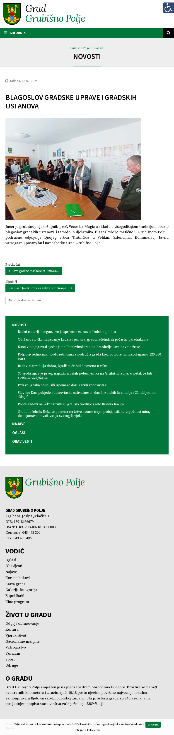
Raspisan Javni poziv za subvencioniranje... (39, 288)
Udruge (11, 665)
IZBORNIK (17, 33)
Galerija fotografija (21, 590)
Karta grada (15, 584)
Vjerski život (15, 635)
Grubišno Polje (80, 48)
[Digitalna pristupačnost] (168, 7)
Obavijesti (22, 441)
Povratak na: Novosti (27, 300)
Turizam (12, 653)
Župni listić (14, 595)
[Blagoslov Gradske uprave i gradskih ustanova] (87, 169)
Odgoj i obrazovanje (22, 623)
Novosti (99, 48)
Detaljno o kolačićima (87, 730)
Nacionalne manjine (22, 641)
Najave (18, 423)
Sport (10, 659)
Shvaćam (153, 724)
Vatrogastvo (15, 647)
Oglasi (18, 432)
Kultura (12, 629)
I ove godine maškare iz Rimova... (34, 271)
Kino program (17, 602)
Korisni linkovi (17, 578)
